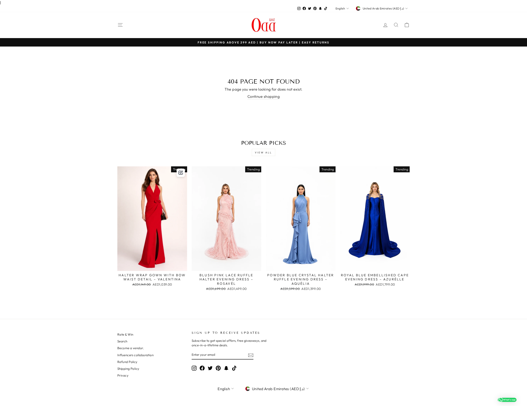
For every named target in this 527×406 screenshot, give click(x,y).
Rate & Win (125, 334)
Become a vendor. (130, 348)
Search (122, 341)
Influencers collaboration (135, 355)
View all (263, 152)
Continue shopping (263, 96)
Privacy (122, 375)
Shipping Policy (128, 369)
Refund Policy (127, 362)
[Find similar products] (181, 173)
